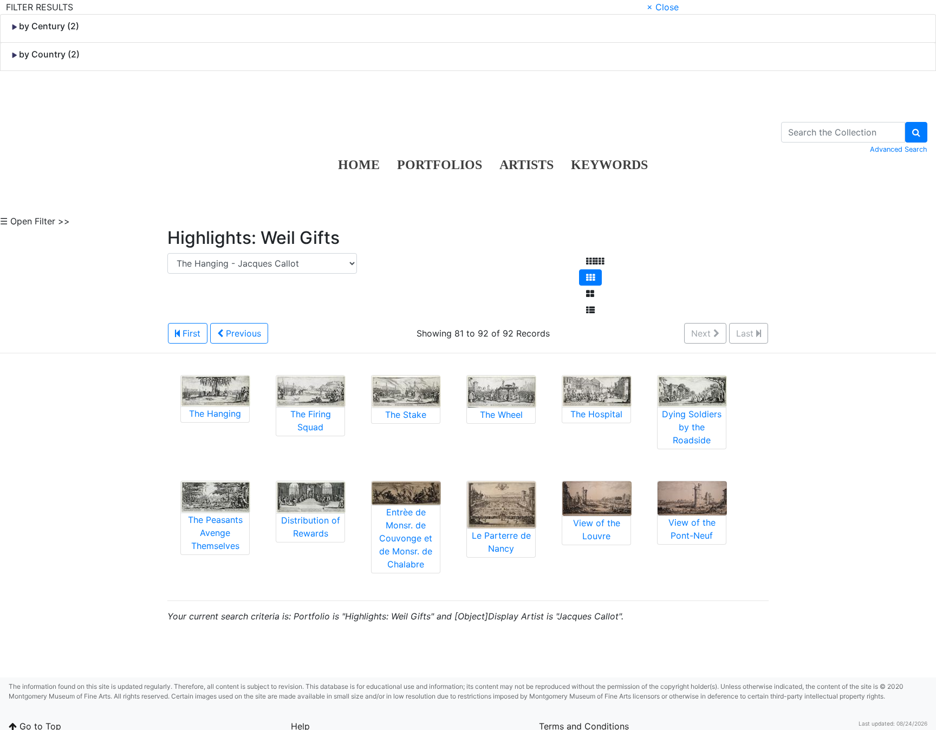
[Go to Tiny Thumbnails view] (595, 261)
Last (746, 333)
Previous (242, 333)
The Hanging (215, 413)
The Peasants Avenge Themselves (215, 532)
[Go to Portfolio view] (590, 294)
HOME (359, 165)
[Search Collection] (916, 132)
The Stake (405, 414)
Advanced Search (898, 149)
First (190, 333)
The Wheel (501, 414)
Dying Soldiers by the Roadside (692, 427)
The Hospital (596, 414)
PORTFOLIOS (439, 165)
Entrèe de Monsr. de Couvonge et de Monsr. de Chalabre (405, 538)
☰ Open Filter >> (35, 221)
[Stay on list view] (590, 310)
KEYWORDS (609, 165)
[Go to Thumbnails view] (590, 277)
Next (702, 333)
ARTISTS (526, 165)
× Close (663, 7)
